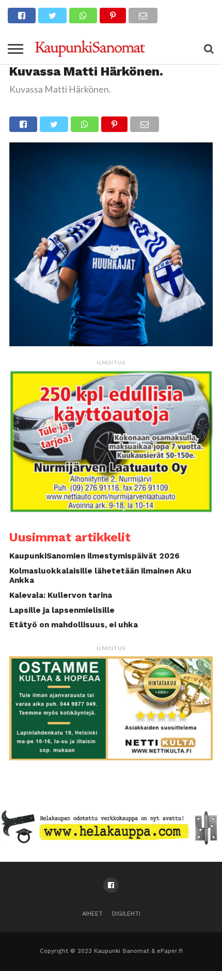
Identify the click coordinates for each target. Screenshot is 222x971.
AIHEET (92, 913)
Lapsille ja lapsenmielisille (62, 610)
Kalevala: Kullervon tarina (60, 595)
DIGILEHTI (126, 913)
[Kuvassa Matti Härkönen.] (111, 343)
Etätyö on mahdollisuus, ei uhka (73, 624)
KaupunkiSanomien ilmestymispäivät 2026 (94, 556)
